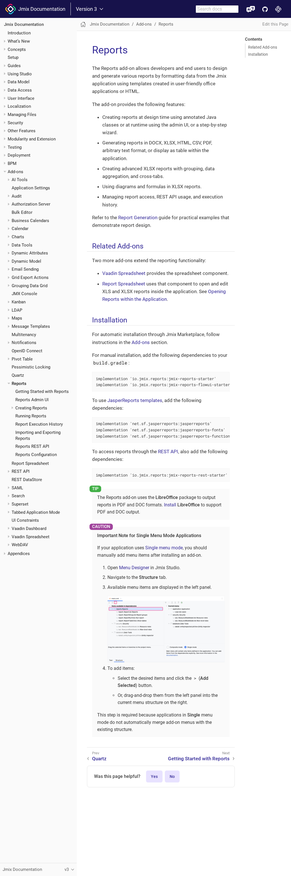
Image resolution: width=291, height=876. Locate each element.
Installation (258, 54)
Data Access (20, 90)
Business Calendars (30, 220)
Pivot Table (22, 359)
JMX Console (24, 293)
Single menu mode (164, 547)
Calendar (20, 228)
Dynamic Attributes (30, 253)
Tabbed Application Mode (36, 512)
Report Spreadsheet (30, 463)
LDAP (17, 310)
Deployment (19, 155)
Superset (20, 504)
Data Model (19, 81)
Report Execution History (39, 424)
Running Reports (30, 416)
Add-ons (15, 171)
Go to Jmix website (278, 9)
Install (170, 505)
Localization (19, 106)
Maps (17, 318)
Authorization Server (31, 204)
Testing (15, 147)
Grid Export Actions (30, 277)
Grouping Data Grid (29, 285)
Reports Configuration (36, 454)
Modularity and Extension (32, 139)
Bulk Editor (22, 212)
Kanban (19, 302)
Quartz (18, 375)
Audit (17, 196)
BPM (12, 163)
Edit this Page (275, 24)
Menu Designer (134, 567)
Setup (13, 57)
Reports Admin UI (32, 399)
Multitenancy (24, 334)
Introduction (19, 33)
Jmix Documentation (40, 9)
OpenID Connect (27, 350)
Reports (19, 383)
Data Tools (22, 245)
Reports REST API (32, 446)
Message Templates (31, 326)
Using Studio (20, 73)
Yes (154, 776)
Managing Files (22, 114)
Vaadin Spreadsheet (30, 536)
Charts (18, 236)
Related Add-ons (262, 47)
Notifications (24, 342)
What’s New (19, 41)
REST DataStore (27, 479)
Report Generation (137, 217)
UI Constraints (25, 520)
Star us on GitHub (265, 9)
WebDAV (20, 544)
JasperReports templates (134, 400)
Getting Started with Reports (42, 391)
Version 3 (86, 9)
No (172, 776)
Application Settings (31, 187)
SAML (17, 487)
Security (15, 122)
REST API (21, 471)
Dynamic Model (26, 261)
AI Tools (20, 179)
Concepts (17, 49)
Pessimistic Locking (31, 367)
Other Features (22, 130)
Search (18, 495)
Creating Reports (31, 408)
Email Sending (25, 269)
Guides (14, 65)
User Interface (21, 98)
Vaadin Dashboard (29, 528)
